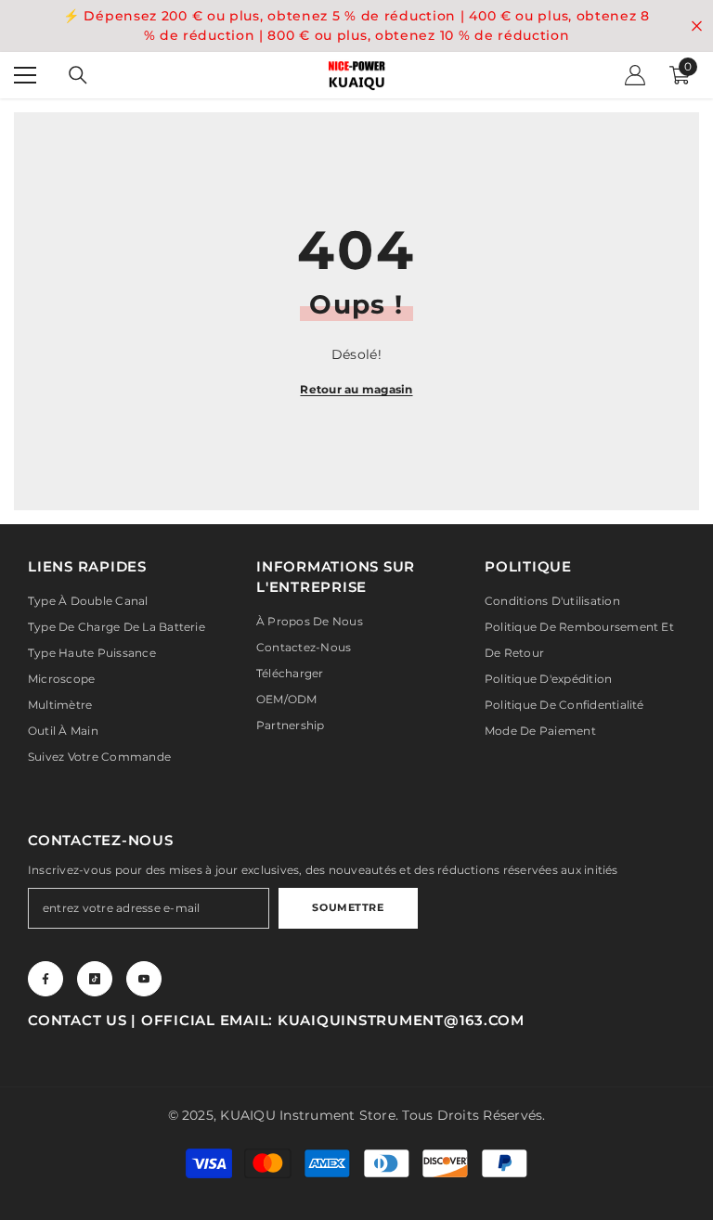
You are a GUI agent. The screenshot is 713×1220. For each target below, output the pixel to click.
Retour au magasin (356, 389)
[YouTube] (144, 978)
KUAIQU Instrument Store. (309, 1115)
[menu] (25, 75)
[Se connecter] (635, 75)
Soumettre (347, 907)
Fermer (697, 26)
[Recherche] (78, 75)
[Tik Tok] (94, 978)
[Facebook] (45, 978)
